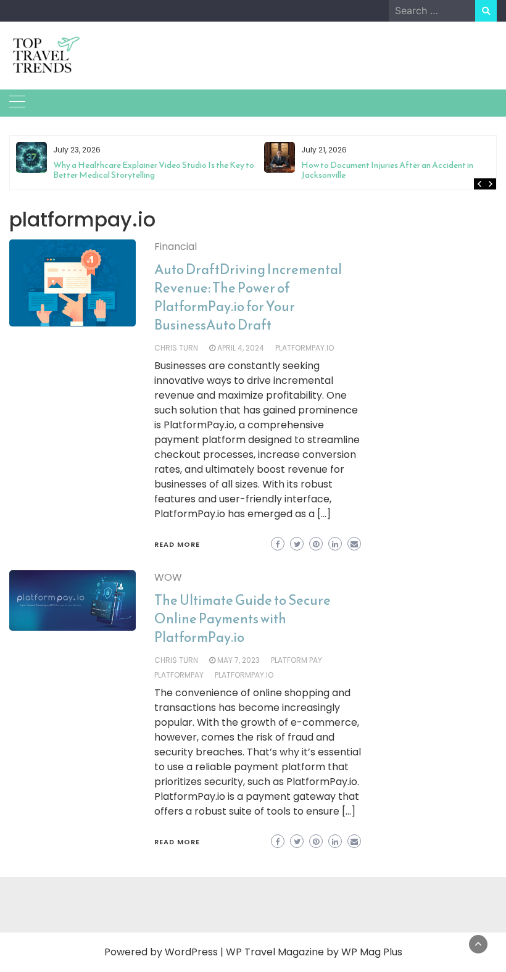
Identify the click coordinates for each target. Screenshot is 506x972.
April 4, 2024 (240, 348)
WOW (168, 577)
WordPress (191, 952)
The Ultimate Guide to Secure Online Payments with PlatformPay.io (242, 618)
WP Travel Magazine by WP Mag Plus (314, 952)
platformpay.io (304, 348)
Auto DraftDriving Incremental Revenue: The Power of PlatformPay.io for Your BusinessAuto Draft (248, 297)
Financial (175, 246)
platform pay (296, 660)
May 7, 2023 (238, 660)
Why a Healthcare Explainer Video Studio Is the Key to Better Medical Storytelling (153, 170)
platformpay (179, 675)
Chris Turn (176, 348)
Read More (177, 544)
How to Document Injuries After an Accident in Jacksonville (387, 170)
